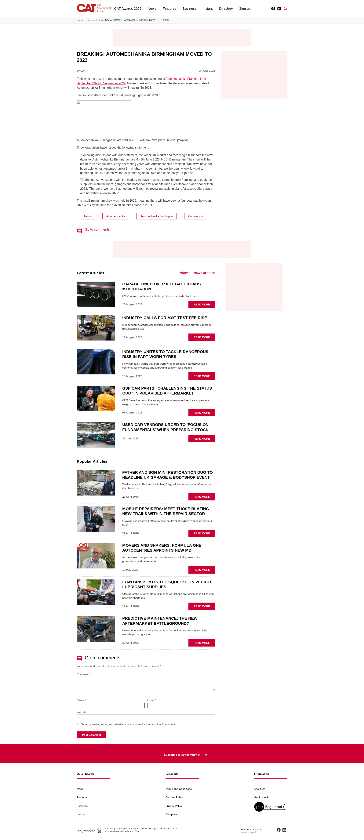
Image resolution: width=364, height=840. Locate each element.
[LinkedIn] (278, 8)
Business (189, 8)
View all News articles (197, 273)
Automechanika (115, 216)
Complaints (172, 814)
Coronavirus (195, 216)
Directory (226, 8)
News (152, 8)
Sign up (245, 8)
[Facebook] (273, 8)
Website (81, 712)
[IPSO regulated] (270, 807)
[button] (285, 8)
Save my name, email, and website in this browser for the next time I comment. (128, 724)
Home (80, 20)
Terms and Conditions (179, 788)
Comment (83, 674)
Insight (208, 8)
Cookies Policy (174, 797)
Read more (204, 305)
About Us (259, 788)
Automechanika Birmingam (156, 216)
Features (169, 8)
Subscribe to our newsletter (182, 754)
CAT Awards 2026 (127, 8)
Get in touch (261, 797)
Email (151, 700)
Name (81, 700)
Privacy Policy (174, 805)
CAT (83, 70)
